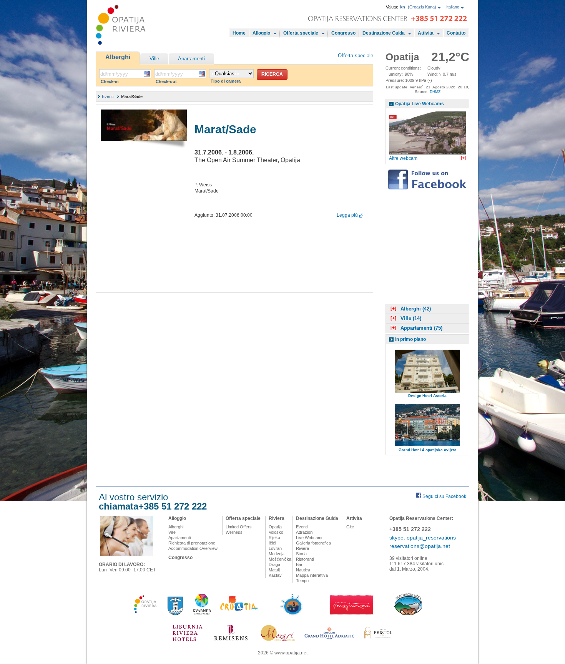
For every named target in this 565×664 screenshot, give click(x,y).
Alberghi (117, 57)
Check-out (166, 81)
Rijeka (274, 537)
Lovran (275, 548)
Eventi (107, 96)
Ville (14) (406, 318)
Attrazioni (304, 532)
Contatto (456, 33)
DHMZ (435, 92)
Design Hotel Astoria (427, 395)
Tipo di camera (226, 81)
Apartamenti (191, 58)
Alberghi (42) (411, 309)
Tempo (302, 580)
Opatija (275, 527)
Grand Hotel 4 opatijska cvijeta (428, 450)
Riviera (276, 518)
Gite (350, 527)
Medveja (276, 553)
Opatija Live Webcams (419, 103)
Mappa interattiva (312, 575)
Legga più (347, 215)
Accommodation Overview (193, 548)
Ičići (272, 543)
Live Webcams (310, 537)
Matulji (274, 570)
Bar (299, 564)
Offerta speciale (300, 33)
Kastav (275, 575)
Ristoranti (305, 559)
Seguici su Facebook (444, 496)
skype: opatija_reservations (422, 538)
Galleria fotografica (313, 543)
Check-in (110, 81)
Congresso (343, 33)
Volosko (276, 532)
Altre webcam (403, 158)
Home (239, 33)
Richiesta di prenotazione (191, 543)
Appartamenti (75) (417, 328)
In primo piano (410, 339)
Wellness (234, 532)
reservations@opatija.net (419, 546)
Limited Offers (239, 527)
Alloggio (261, 33)
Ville (154, 58)
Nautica (303, 570)
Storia (301, 553)
